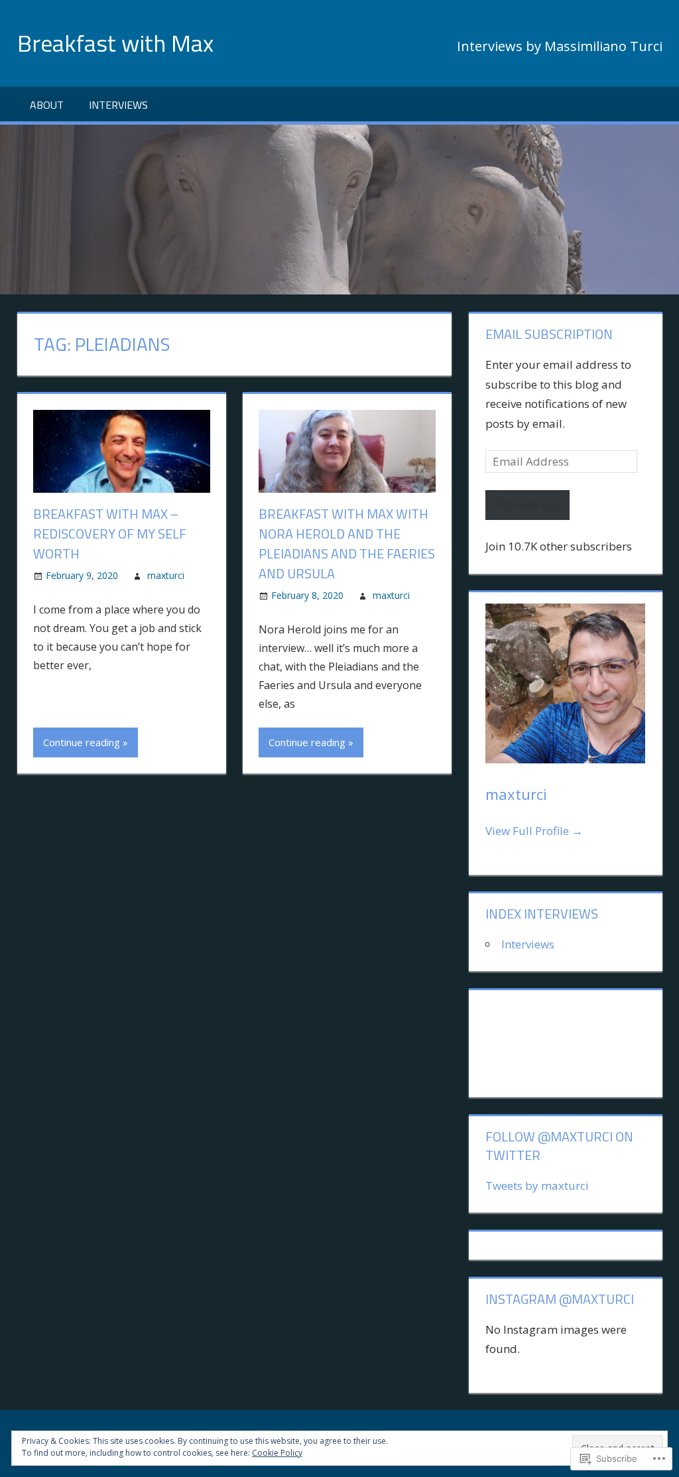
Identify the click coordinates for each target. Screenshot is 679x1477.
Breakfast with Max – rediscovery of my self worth (109, 533)
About (47, 105)
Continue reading (81, 742)
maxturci (165, 575)
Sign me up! (527, 504)
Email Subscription (549, 334)
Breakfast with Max (115, 43)
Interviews (118, 105)
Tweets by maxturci (537, 1185)
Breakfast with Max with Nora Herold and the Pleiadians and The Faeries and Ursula (347, 543)
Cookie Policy (277, 1452)
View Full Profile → (534, 830)
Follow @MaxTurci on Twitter (559, 1145)
